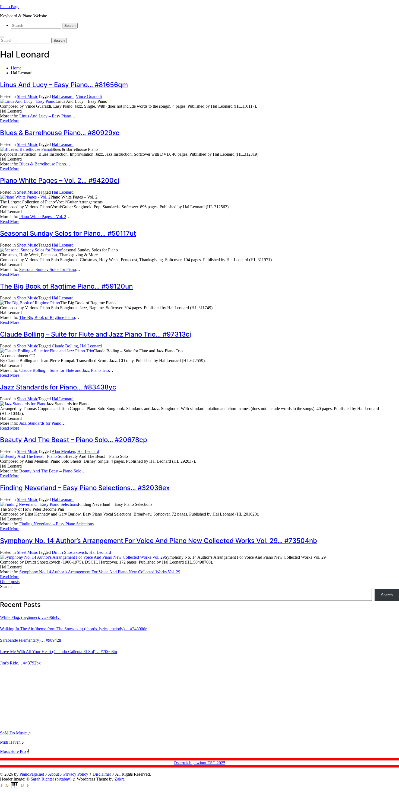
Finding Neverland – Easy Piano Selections (56, 524)
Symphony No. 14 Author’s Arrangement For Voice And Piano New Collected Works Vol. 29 (99, 572)
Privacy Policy (75, 774)
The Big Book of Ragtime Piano (47, 317)
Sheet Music (27, 96)
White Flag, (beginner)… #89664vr (30, 617)
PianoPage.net (32, 774)
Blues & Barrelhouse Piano (42, 164)
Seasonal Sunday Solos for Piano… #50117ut (68, 233)
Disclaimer (102, 774)
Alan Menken (63, 451)
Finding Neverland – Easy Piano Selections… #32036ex (85, 488)
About (53, 774)
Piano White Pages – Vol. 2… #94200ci (59, 180)
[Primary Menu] (2, 36)
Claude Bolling (65, 346)
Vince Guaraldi (89, 96)
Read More (9, 121)
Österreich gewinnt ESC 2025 (199, 762)
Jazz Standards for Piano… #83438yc (58, 387)
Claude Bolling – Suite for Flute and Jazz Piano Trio (64, 370)
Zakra (120, 779)
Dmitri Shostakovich (69, 552)
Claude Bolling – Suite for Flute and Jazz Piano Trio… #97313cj (95, 334)
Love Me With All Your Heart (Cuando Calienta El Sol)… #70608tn (58, 651)
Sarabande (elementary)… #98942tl (30, 640)
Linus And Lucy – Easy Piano (45, 116)
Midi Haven (11, 742)
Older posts (10, 581)
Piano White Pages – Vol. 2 (42, 216)
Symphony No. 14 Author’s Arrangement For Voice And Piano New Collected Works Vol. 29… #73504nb (158, 541)
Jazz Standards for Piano (40, 423)
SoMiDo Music (14, 733)
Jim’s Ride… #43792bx (20, 663)
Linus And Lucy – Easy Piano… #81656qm (64, 85)
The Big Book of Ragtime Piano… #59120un (66, 286)
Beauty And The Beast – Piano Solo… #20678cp (73, 440)
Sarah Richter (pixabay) (51, 779)
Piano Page (9, 6)
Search (6, 586)
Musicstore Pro (13, 751)
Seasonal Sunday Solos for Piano (47, 269)
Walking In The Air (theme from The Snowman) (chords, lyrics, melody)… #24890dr (73, 628)
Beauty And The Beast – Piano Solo (50, 471)
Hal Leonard (63, 96)
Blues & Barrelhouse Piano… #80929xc (59, 133)
